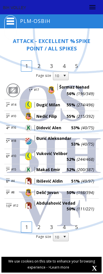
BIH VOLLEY (14, 7)
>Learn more (58, 267)
